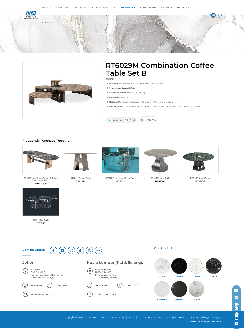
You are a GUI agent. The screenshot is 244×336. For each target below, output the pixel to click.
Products (128, 7)
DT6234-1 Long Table (160, 178)
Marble (121, 102)
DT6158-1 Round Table (200, 178)
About (46, 7)
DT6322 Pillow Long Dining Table (120, 178)
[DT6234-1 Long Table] (160, 160)
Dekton (156, 102)
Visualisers (148, 7)
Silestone (149, 102)
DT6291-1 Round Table (81, 178)
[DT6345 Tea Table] (41, 202)
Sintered (179, 300)
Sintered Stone (170, 102)
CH (218, 15)
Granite (128, 102)
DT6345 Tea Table (41, 220)
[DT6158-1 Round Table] (200, 160)
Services (62, 7)
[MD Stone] (31, 15)
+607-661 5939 (133, 285)
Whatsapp (117, 120)
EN (213, 15)
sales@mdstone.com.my (41, 294)
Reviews (183, 7)
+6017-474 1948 (36, 285)
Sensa (134, 102)
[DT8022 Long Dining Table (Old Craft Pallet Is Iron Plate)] (41, 160)
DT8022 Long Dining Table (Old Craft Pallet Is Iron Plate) (41, 179)
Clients (166, 7)
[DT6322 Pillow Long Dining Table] (120, 160)
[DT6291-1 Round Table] (80, 160)
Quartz (141, 102)
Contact (48, 22)
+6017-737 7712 (101, 285)
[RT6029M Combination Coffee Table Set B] (60, 90)
